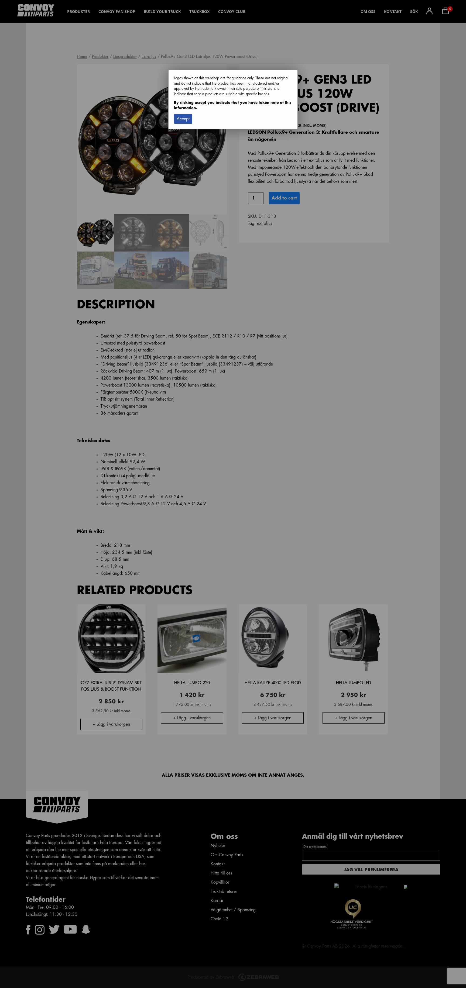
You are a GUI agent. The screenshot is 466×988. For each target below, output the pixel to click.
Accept (183, 119)
